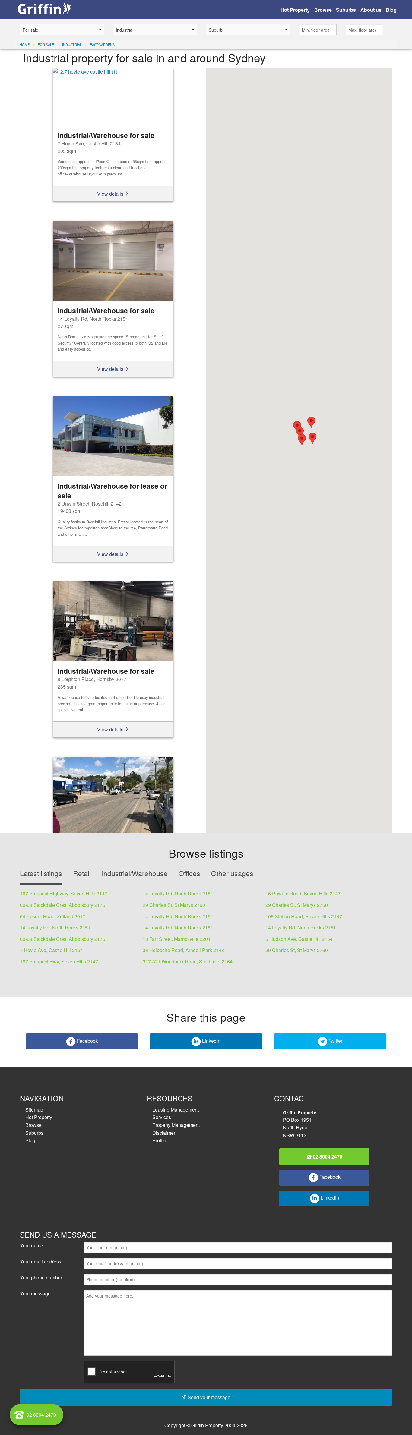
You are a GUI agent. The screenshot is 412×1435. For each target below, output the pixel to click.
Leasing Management (175, 1109)
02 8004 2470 (327, 1156)
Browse (323, 9)
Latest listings (41, 873)
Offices (189, 873)
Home (25, 44)
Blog (391, 9)
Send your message (208, 1397)
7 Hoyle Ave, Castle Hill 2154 (51, 950)
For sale (46, 44)
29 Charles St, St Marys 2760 (174, 904)
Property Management (176, 1124)
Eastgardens (102, 44)
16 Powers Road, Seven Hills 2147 (303, 893)
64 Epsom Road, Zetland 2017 (52, 916)
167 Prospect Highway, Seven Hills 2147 (63, 893)
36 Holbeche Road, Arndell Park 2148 (183, 950)
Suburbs (346, 9)
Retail (82, 873)
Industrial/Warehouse (135, 873)
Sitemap (34, 1109)
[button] (300, 432)
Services (161, 1117)
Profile (159, 1140)
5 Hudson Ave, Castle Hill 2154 (299, 938)
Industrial (72, 44)
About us (371, 9)
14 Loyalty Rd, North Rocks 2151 (178, 893)
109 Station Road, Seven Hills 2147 (303, 916)
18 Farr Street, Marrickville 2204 (177, 938)
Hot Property (295, 9)
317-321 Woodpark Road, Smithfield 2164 (188, 961)
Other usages (232, 873)
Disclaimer (163, 1132)
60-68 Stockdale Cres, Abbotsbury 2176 (62, 904)
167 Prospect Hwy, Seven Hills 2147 (59, 961)
